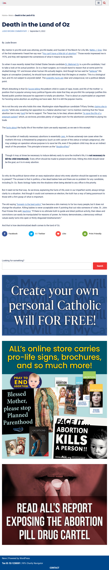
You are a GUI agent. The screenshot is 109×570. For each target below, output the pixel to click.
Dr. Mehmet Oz (72, 64)
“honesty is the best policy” (29, 204)
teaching (26, 211)
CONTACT (54, 568)
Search (100, 266)
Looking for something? (13, 260)
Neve (4, 558)
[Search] (104, 2)
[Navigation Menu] (98, 3)
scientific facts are (54, 78)
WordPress (25, 558)
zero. (63, 136)
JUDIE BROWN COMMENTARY (14, 31)
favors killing (34, 89)
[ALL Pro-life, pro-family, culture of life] (4, 3)
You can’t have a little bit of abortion (59, 53)
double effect (62, 146)
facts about (11, 127)
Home (4, 15)
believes (93, 71)
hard (23, 113)
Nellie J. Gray (96, 50)
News (11, 15)
